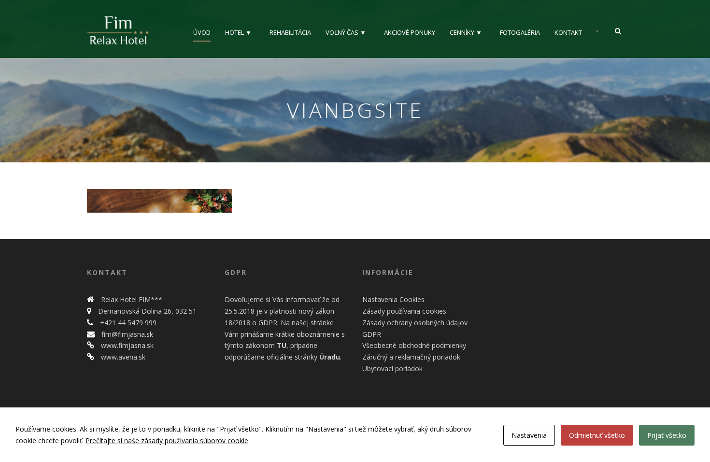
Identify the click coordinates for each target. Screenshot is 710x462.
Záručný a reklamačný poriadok (411, 356)
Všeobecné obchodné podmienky (414, 345)
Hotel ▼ (238, 32)
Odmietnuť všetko (597, 435)
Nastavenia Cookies (393, 299)
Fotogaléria (520, 32)
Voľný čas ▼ (346, 32)
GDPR (371, 334)
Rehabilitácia (290, 32)
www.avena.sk (122, 356)
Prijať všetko (666, 435)
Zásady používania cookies (404, 311)
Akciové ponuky (409, 32)
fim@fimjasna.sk (126, 334)
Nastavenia (529, 435)
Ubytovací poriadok (392, 368)
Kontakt (568, 32)
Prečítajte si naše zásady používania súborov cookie (166, 440)
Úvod (202, 32)
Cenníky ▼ (466, 32)
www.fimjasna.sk (126, 345)
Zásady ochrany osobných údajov (415, 322)
